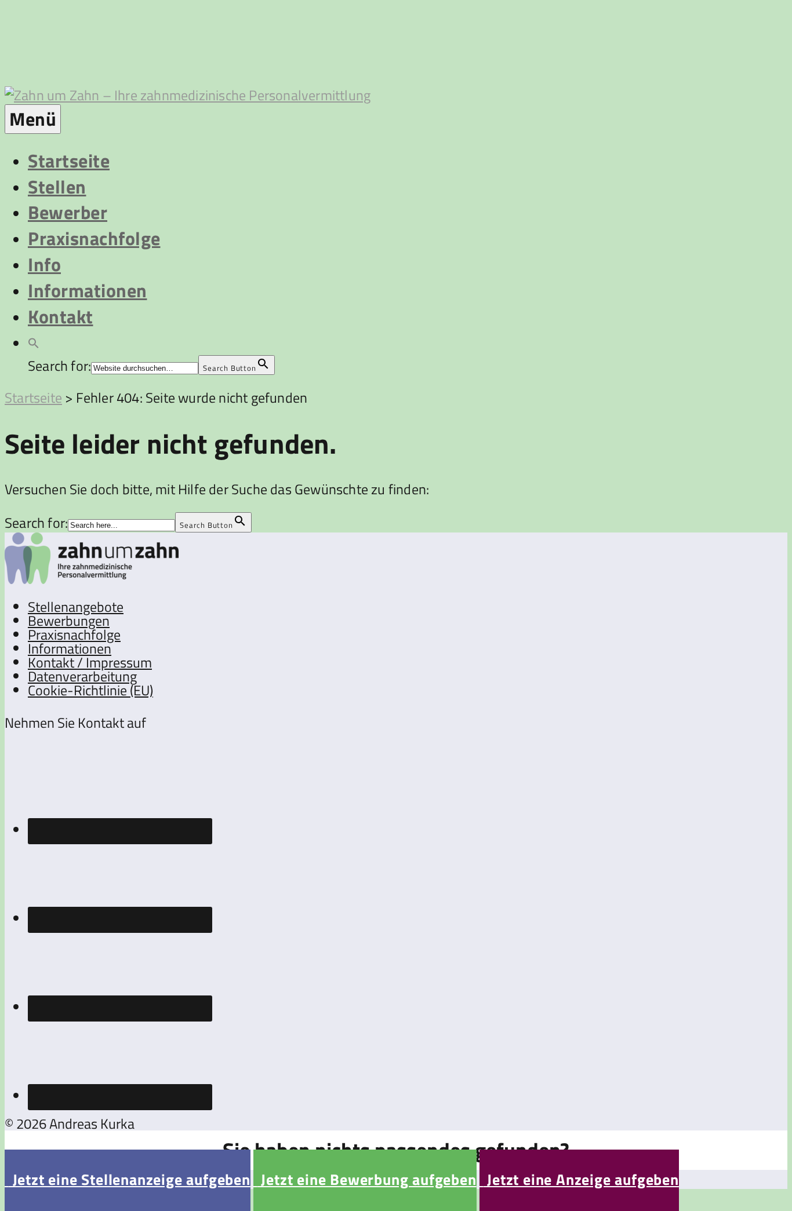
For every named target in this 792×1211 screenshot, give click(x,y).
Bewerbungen (69, 620)
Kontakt (60, 316)
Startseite (69, 160)
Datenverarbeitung (82, 676)
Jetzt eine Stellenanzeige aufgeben (127, 1179)
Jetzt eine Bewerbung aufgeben (365, 1179)
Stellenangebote (75, 606)
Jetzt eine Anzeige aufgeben (579, 1179)
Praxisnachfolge (94, 238)
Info (44, 264)
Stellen (57, 186)
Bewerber (67, 212)
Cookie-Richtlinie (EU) (90, 690)
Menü (32, 119)
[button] (33, 342)
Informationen (87, 290)
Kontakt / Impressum (90, 662)
